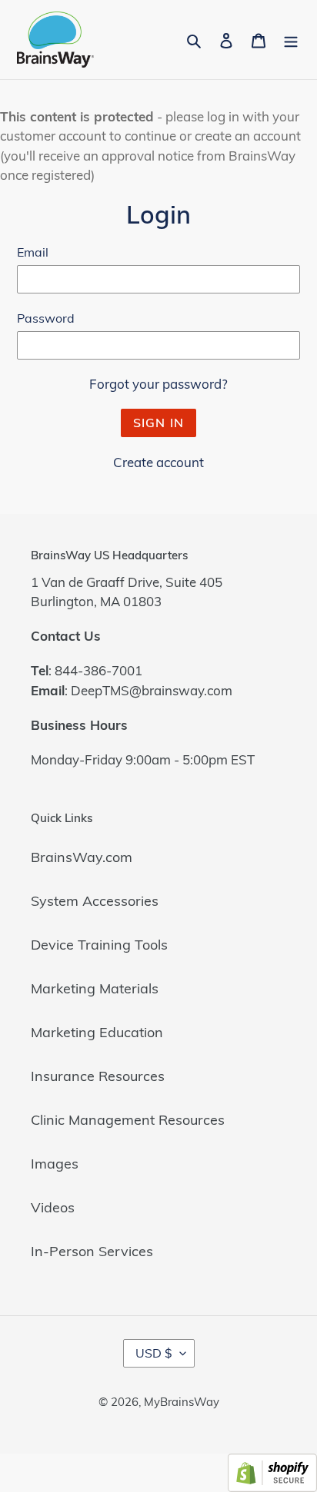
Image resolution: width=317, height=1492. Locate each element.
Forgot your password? (158, 384)
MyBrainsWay (181, 1401)
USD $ (153, 1353)
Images (54, 1163)
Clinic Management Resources (128, 1120)
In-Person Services (92, 1251)
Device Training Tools (99, 944)
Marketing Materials (94, 988)
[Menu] (291, 40)
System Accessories (94, 901)
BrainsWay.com (81, 857)
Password (46, 318)
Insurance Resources (98, 1076)
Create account (158, 462)
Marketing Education (97, 1032)
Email (32, 252)
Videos (53, 1207)
